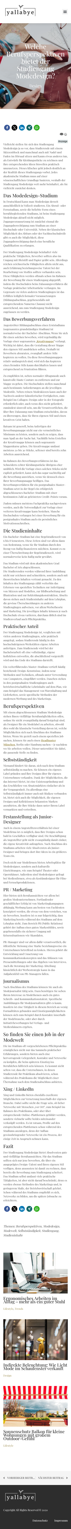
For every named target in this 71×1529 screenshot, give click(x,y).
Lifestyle (8, 1308)
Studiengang (50, 1231)
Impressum (61, 1520)
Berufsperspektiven (29, 1226)
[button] (65, 11)
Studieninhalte (13, 1235)
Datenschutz (40, 1520)
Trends (19, 1308)
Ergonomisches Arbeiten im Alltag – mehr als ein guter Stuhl (34, 1300)
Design (35, 86)
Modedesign (51, 1226)
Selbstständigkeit (29, 1231)
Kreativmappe (45, 341)
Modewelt (9, 1231)
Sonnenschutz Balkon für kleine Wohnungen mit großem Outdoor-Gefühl (34, 1435)
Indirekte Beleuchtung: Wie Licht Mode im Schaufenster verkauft (35, 1367)
